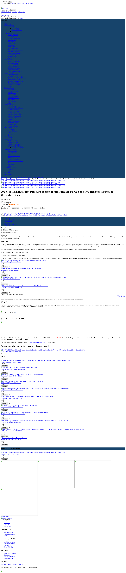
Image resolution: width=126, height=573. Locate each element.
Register (19, 3)
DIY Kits (3, 12)
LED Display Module (14, 116)
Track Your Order (9, 534)
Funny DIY (11, 41)
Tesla (9, 58)
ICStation (11, 26)
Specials (14, 177)
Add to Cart (15, 208)
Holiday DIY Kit (13, 35)
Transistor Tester (13, 122)
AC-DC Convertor (13, 61)
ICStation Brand (9, 25)
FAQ (5, 536)
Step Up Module (13, 69)
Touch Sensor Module (14, 83)
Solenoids (11, 157)
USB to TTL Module (14, 121)
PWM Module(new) (14, 113)
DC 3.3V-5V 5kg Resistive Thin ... (11, 262)
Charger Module (13, 63)
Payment (7, 223)
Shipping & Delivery (10, 225)
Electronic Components (11, 149)
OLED (10, 132)
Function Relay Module (15, 146)
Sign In (12, 3)
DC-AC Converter (13, 64)
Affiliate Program (9, 542)
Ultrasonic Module (13, 118)
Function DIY (12, 43)
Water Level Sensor (14, 84)
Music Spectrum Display (15, 50)
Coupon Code (8, 532)
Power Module (16, 28)
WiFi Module (12, 89)
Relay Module (8, 139)
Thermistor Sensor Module (16, 81)
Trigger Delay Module (18, 147)
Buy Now (27, 208)
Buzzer (10, 162)
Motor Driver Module (14, 114)
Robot (10, 137)
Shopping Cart (5, 15)
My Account (25, 3)
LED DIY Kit (12, 40)
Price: (2, 203)
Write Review (121, 296)
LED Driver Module (14, 111)
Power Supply (26, 177)
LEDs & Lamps (12, 152)
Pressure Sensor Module (23, 179)
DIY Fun (19, 177)
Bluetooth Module (13, 91)
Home (2, 177)
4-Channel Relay (13, 142)
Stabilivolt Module (13, 66)
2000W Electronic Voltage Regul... (11, 362)
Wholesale (7, 545)
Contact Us (33, 3)
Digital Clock (12, 124)
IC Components (35, 177)
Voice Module (12, 106)
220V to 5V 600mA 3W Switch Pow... (12, 398)
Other (9, 103)
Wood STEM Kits (13, 51)
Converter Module (13, 109)
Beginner (7, 172)
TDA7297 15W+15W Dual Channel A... (13, 369)
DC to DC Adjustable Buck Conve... (11, 422)
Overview (7, 218)
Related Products (9, 220)
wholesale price (14, 204)
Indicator (10, 119)
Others (10, 86)
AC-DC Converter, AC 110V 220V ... (12, 431)
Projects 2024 (8, 23)
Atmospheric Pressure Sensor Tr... (10, 270)
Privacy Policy (8, 558)
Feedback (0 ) (8, 221)
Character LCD (12, 129)
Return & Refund (9, 556)
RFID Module (12, 94)
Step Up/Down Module (15, 71)
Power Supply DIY (13, 55)
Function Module (17, 30)
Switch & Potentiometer (15, 159)
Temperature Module (14, 79)
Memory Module (13, 126)
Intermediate (8, 174)
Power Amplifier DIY (14, 53)
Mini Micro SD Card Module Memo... (12, 407)
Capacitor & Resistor (14, 156)
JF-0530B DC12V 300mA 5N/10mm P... (13, 414)
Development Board (10, 167)
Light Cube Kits (13, 48)
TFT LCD (11, 134)
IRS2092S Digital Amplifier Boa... (11, 383)
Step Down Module (14, 68)
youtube (15, 564)
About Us (7, 523)
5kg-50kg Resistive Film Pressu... (10, 279)
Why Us (6, 524)
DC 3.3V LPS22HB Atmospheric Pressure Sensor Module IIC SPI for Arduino (27, 213)
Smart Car (14, 12)
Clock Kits (11, 36)
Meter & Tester (12, 131)
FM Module (11, 99)
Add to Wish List (39, 208)
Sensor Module (8, 73)
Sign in (21, 18)
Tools (9, 154)
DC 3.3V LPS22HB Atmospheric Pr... (12, 287)
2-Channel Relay (13, 141)
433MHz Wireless (13, 98)
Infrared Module (13, 74)
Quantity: (4, 208)
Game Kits (11, 45)
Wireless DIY (12, 56)
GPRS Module (12, 101)
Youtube (42, 177)
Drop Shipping (8, 547)
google (21, 564)
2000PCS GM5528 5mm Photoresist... (12, 390)
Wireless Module (9, 88)
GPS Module (12, 93)
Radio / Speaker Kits (14, 38)
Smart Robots (8, 136)
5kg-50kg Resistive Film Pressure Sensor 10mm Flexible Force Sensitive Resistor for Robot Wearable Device (36, 215)
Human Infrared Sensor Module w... (11, 439)
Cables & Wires (12, 151)
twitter (9, 564)
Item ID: (3, 199)
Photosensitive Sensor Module (17, 78)
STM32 (10, 169)
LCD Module (8, 127)
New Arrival (8, 177)
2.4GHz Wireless (13, 96)
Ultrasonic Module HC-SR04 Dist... (11, 376)
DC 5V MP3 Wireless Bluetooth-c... (11, 351)
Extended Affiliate (9, 543)
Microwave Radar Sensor (15, 76)
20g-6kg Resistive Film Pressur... (10, 454)
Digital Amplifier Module (15, 108)
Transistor (11, 164)
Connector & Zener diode (15, 161)
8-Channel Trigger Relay (15, 144)
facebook (3, 564)
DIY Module (8, 33)
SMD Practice (12, 46)
